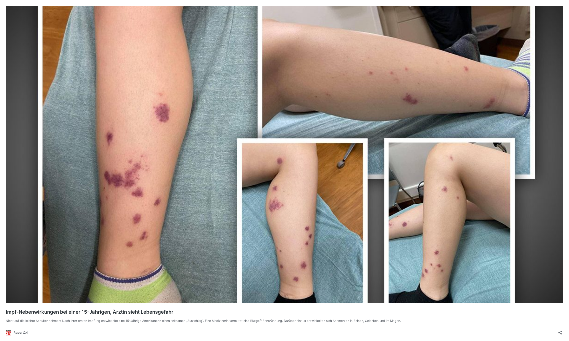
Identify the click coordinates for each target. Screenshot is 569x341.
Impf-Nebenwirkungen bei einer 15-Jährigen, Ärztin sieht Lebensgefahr (89, 312)
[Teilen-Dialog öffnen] (560, 331)
